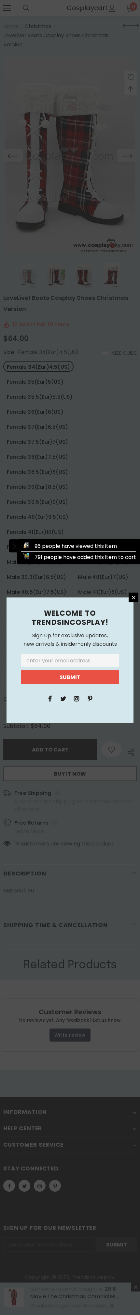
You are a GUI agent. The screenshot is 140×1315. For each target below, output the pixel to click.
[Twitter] (63, 698)
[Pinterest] (90, 698)
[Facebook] (50, 698)
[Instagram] (76, 698)
